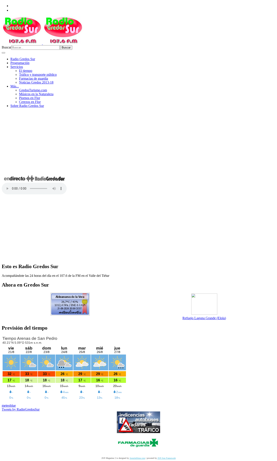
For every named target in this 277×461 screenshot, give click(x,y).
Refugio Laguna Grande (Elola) (204, 318)
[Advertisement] (138, 141)
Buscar (6, 47)
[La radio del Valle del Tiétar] (42, 43)
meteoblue (9, 405)
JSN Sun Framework (167, 458)
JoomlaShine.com (137, 458)
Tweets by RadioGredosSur (21, 409)
